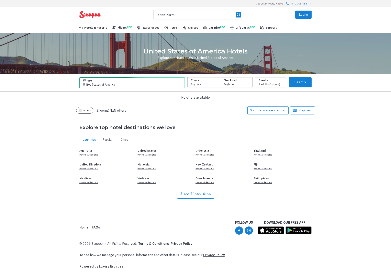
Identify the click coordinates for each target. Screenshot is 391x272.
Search (300, 82)
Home (84, 227)
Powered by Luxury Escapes (101, 266)
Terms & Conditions (153, 244)
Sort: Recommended (265, 110)
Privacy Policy (181, 244)
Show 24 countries (195, 194)
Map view (305, 110)
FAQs (96, 227)
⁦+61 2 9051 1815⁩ (299, 3)
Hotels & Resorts (88, 154)
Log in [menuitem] (303, 14)
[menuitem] (92, 27)
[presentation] (198, 14)
